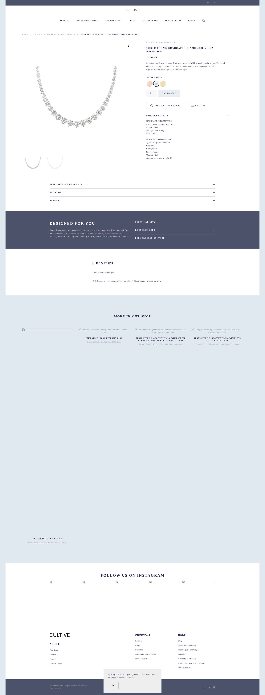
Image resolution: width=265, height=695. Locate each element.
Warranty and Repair (187, 659)
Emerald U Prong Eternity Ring (104, 338)
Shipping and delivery (187, 650)
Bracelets (139, 650)
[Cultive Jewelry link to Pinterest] (214, 687)
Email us (200, 106)
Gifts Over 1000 (110, 342)
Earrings (42, 543)
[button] (203, 21)
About (55, 644)
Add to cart (169, 93)
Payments (182, 654)
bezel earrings (33, 543)
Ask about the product (167, 106)
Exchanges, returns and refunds (191, 663)
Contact (53, 655)
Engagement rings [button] (87, 21)
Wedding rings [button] (113, 21)
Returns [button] (55, 200)
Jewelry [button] (65, 21)
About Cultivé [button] (173, 21)
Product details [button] (157, 116)
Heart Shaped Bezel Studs (48, 539)
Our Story (54, 650)
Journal (53, 659)
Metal (150, 78)
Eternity (90, 342)
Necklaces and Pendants (160, 42)
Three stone (178, 344)
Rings (119, 342)
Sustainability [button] (145, 222)
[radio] (149, 83)
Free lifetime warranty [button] (66, 185)
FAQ (180, 641)
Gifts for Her (51, 543)
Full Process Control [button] (150, 238)
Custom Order (150, 21)
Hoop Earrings (61, 543)
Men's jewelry (141, 659)
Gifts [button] (132, 21)
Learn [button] (191, 21)
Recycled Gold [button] (145, 230)
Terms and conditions (187, 645)
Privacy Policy (128, 678)
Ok (113, 685)
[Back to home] (132, 9)
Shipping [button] (55, 192)
